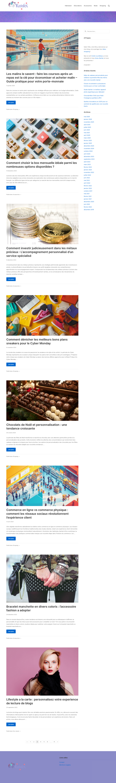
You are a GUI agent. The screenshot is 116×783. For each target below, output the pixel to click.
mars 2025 (87, 138)
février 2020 (88, 207)
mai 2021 (87, 193)
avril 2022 (87, 183)
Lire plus (11, 102)
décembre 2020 (89, 201)
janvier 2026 (88, 119)
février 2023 (88, 167)
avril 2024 (87, 154)
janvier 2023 (88, 170)
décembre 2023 (89, 156)
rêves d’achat (99, 58)
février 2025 (88, 140)
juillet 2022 (87, 175)
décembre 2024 (89, 146)
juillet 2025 (87, 127)
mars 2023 (87, 164)
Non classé (16, 731)
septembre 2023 (89, 159)
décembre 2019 (89, 209)
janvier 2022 (88, 188)
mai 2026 (87, 116)
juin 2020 (87, 204)
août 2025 (87, 124)
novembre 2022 (89, 172)
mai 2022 (87, 180)
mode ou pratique (97, 56)
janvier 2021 (88, 199)
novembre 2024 (89, 148)
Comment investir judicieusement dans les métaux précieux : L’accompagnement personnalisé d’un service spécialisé (41, 251)
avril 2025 (87, 135)
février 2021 (88, 196)
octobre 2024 (88, 151)
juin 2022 (87, 178)
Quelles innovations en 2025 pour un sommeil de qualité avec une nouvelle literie (96, 104)
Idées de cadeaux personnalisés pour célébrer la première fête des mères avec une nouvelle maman (96, 77)
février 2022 (88, 186)
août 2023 (87, 162)
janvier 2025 (88, 143)
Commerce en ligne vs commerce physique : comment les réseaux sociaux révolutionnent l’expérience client (37, 513)
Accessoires (16, 194)
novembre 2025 (89, 122)
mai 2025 (87, 132)
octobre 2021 (88, 191)
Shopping (15, 109)
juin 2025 (87, 130)
